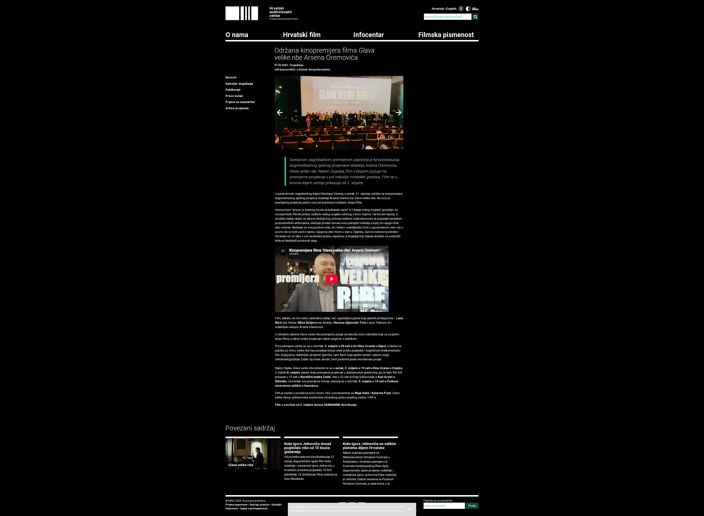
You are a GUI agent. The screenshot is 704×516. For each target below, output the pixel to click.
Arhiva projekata (237, 108)
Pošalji (472, 505)
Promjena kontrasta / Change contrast (468, 8)
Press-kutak (234, 96)
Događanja (296, 65)
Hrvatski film (302, 35)
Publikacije (233, 90)
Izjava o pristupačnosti (253, 508)
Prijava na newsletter (240, 102)
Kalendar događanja (239, 83)
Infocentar (368, 35)
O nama (236, 35)
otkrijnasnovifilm (284, 69)
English (451, 8)
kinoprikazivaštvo (319, 69)
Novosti (230, 77)
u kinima (302, 69)
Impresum (231, 508)
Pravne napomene (236, 504)
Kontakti (277, 504)
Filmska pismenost (446, 35)
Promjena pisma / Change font (475, 8)
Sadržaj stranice (260, 504)
